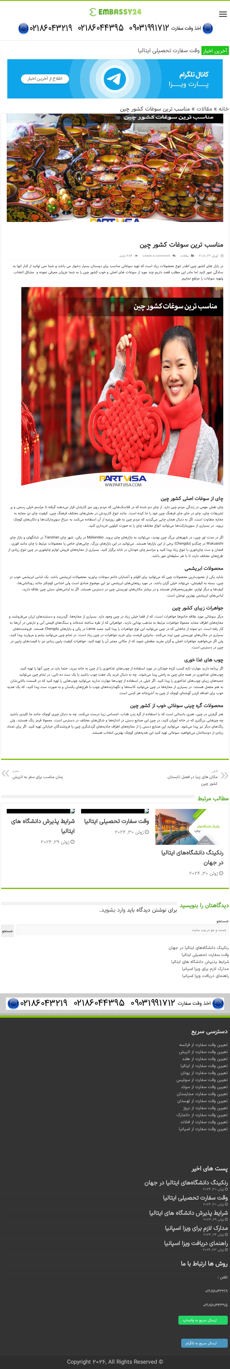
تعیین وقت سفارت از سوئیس (202, 1080)
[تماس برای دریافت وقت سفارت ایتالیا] (115, 28)
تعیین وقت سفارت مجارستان (202, 1094)
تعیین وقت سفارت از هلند (205, 1059)
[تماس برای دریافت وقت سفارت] (115, 1003)
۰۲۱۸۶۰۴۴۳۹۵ (215, 1305)
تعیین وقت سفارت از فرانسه (203, 1045)
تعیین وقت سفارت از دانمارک (202, 1115)
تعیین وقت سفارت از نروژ (205, 1108)
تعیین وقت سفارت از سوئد (204, 1087)
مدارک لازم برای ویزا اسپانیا (205, 969)
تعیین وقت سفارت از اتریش (203, 1052)
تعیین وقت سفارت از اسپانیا (203, 1129)
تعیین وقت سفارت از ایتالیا (204, 1066)
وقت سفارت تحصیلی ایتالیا (169, 51)
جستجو (223, 921)
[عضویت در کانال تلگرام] (115, 78)
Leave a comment (156, 256)
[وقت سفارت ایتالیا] (115, 12)
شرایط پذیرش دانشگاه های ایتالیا (200, 962)
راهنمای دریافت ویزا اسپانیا (205, 976)
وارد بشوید (113, 910)
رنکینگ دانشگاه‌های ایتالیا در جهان (199, 948)
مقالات (204, 109)
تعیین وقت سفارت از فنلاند (204, 1122)
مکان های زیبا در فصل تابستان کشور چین (192, 777)
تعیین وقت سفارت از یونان (204, 1073)
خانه (224, 109)
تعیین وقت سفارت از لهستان (202, 1101)
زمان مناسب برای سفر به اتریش (37, 774)
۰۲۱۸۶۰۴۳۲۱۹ (216, 1291)
